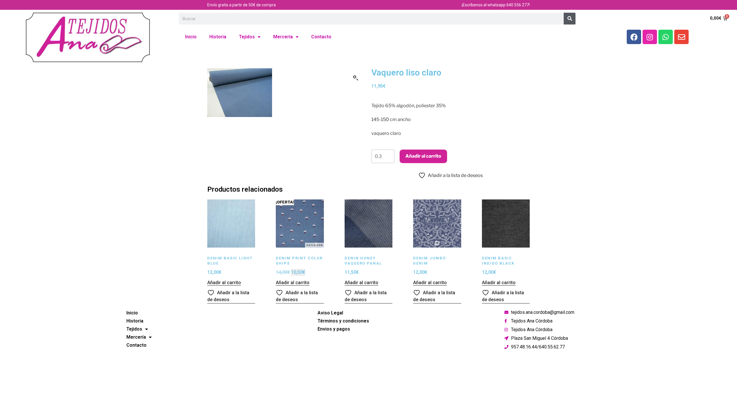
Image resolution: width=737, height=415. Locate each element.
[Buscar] (569, 18)
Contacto (321, 36)
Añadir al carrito (423, 156)
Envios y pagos (334, 329)
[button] (356, 78)
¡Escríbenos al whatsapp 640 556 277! (496, 5)
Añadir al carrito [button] (224, 282)
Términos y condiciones (343, 321)
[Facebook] (634, 37)
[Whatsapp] (665, 37)
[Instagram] (650, 37)
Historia (217, 36)
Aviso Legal (330, 313)
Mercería (283, 36)
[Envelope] (681, 37)
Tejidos (247, 36)
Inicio (191, 36)
